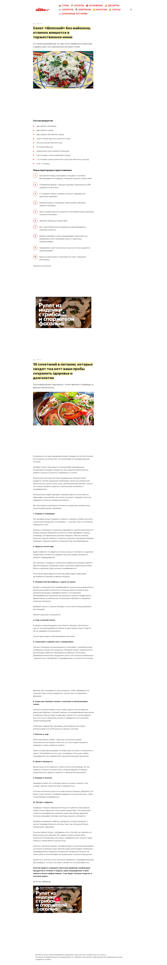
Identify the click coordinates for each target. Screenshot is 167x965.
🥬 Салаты (77, 5)
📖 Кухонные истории (72, 13)
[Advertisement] (63, 103)
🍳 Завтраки (83, 9)
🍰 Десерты (112, 5)
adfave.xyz (46, 882)
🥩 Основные (94, 5)
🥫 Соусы (114, 9)
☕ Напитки (65, 9)
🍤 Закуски (100, 9)
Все (34, 23)
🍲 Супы (63, 5)
